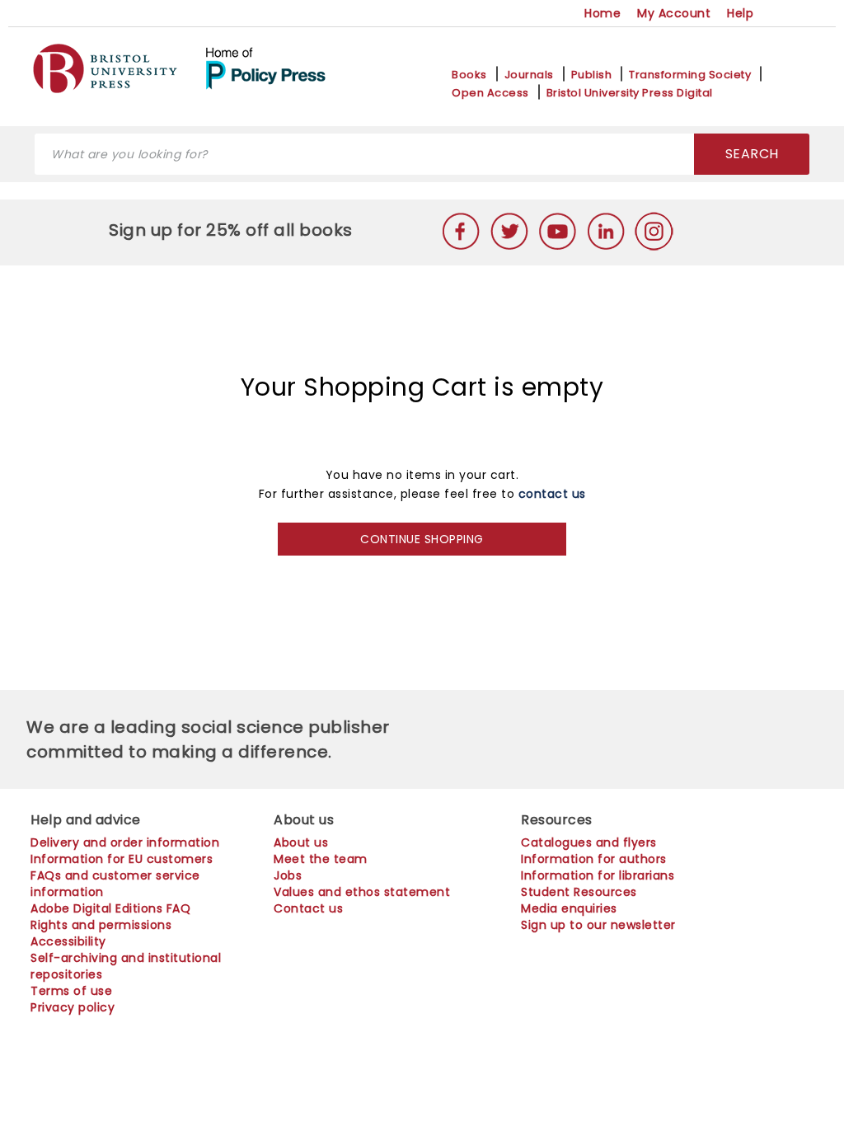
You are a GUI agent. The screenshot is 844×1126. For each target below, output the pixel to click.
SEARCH (752, 153)
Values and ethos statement (362, 892)
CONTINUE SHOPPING (422, 539)
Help (740, 13)
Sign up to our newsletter (598, 925)
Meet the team (321, 859)
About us (301, 842)
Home (602, 13)
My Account (673, 13)
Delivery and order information (124, 842)
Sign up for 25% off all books (233, 230)
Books (469, 75)
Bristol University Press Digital (629, 93)
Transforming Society (690, 75)
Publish (591, 75)
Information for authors (594, 859)
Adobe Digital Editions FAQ (110, 908)
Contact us (308, 908)
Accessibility (68, 941)
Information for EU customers (121, 859)
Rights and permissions (100, 925)
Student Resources (579, 892)
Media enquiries (569, 908)
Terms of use (71, 991)
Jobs (288, 875)
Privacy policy (72, 1007)
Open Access (490, 93)
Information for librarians (597, 875)
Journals (529, 75)
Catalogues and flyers (589, 842)
